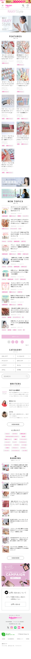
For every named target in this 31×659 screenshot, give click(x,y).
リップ (16, 279)
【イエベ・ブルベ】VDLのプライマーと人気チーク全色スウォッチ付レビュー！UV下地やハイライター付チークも (23, 83)
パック (19, 330)
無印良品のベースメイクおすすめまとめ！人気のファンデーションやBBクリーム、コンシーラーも (23, 57)
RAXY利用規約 (9, 621)
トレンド (7, 442)
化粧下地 (23, 241)
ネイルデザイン (16, 317)
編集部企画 (4, 216)
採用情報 (27, 638)
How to (4, 241)
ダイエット (15, 447)
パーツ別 (24, 445)
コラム (3, 370)
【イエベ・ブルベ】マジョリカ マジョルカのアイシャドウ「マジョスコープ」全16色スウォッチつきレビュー (8, 83)
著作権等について (20, 638)
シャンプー (25, 216)
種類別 (19, 216)
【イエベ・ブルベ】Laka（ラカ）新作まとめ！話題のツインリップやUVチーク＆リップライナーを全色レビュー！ (8, 137)
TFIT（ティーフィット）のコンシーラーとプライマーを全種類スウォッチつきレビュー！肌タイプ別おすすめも (23, 110)
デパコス (23, 447)
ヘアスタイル (23, 442)
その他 (19, 370)
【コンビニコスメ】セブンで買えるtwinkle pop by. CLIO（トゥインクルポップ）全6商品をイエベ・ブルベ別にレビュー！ (8, 57)
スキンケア (5, 356)
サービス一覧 (4, 645)
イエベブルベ (8, 445)
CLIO (20, 228)
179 (22, 342)
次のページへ (15, 336)
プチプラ (16, 445)
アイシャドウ (14, 228)
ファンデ (6, 450)
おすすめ (10, 241)
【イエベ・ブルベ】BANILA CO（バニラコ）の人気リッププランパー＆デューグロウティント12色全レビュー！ (8, 164)
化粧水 (14, 330)
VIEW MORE (15, 424)
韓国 (3, 118)
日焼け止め (25, 254)
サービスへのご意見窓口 (18, 621)
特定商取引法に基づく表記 (14, 623)
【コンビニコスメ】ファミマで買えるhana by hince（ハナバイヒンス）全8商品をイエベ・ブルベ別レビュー (23, 137)
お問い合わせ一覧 (11, 645)
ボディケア (20, 327)
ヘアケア (20, 213)
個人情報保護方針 (11, 638)
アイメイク (11, 61)
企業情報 (3, 638)
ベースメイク (20, 62)
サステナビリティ (19, 645)
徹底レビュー (5, 63)
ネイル (19, 314)
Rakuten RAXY (9, 6)
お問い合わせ (15, 604)
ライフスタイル (15, 450)
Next (27, 345)
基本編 (9, 317)
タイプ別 (25, 450)
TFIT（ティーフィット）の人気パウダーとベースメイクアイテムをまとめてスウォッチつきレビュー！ (8, 110)
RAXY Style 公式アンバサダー (12, 436)
